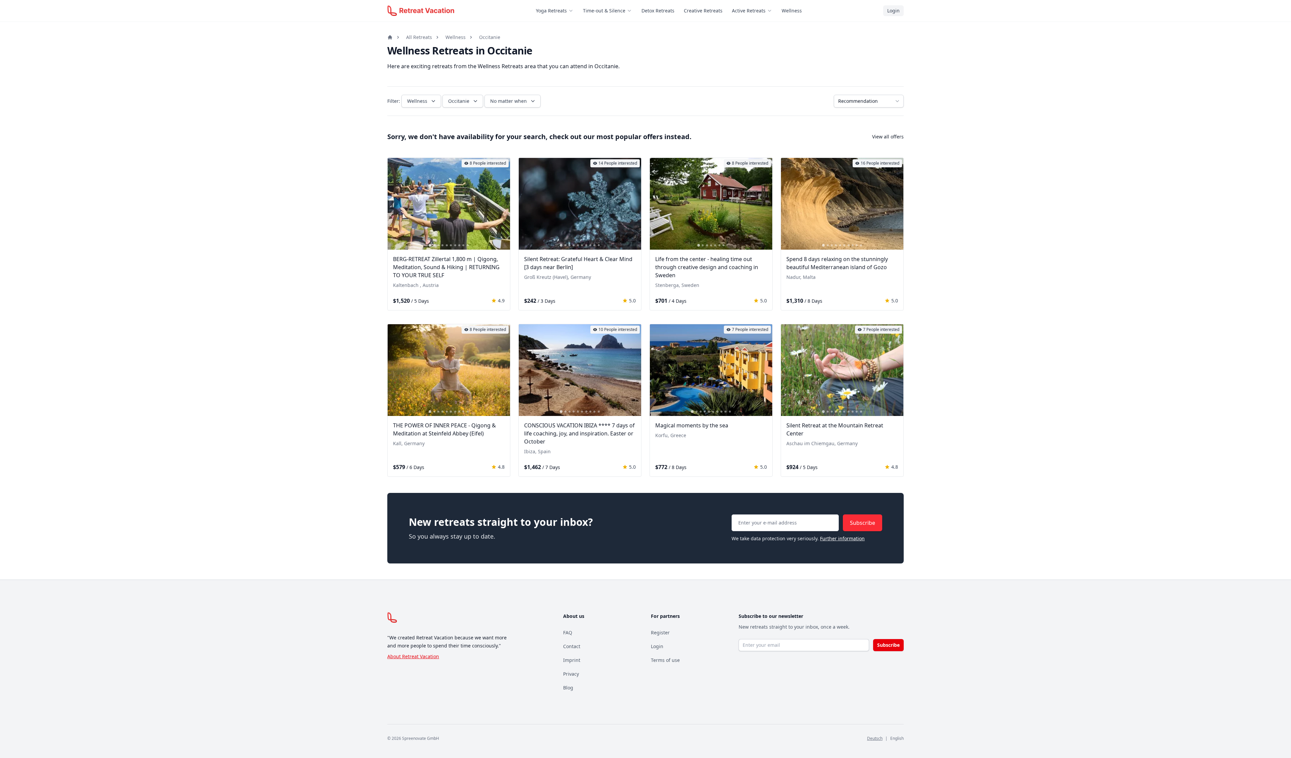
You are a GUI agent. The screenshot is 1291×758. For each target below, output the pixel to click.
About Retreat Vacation (413, 656)
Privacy (571, 674)
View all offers (888, 136)
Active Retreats (749, 10)
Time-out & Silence (604, 10)
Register (660, 632)
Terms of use (665, 660)
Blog (568, 687)
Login (893, 10)
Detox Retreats (657, 10)
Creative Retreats (703, 10)
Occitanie (489, 37)
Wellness (792, 10)
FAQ (567, 632)
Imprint (571, 660)
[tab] (430, 245)
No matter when (508, 101)
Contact (571, 646)
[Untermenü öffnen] (573, 10)
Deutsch (875, 738)
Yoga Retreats (551, 10)
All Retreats (419, 37)
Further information (842, 538)
